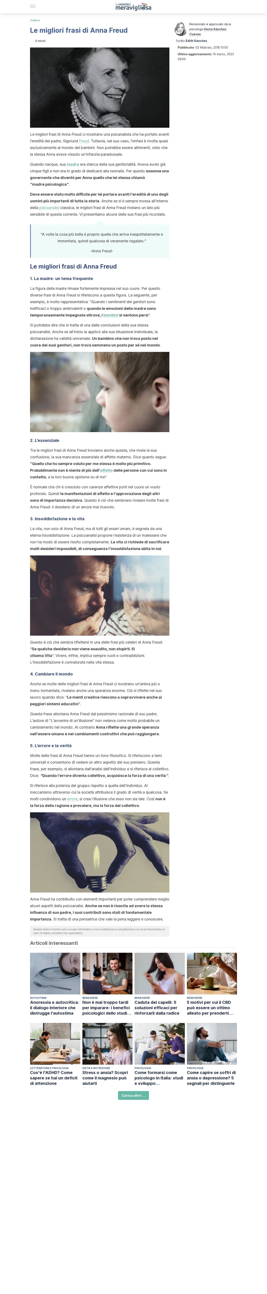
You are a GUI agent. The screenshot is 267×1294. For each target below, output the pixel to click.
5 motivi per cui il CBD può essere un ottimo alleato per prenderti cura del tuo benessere (210, 1008)
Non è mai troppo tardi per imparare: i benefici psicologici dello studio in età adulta (106, 1008)
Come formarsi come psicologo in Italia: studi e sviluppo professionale (159, 1078)
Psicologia (143, 1068)
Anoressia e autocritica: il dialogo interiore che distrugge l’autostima (54, 1008)
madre (73, 164)
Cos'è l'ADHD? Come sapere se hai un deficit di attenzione (54, 1078)
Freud (84, 141)
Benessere (90, 997)
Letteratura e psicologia (49, 1068)
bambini (110, 315)
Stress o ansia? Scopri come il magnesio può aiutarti (105, 1078)
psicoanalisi (49, 207)
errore (72, 799)
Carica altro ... (133, 1095)
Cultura (35, 20)
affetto (106, 470)
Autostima (38, 997)
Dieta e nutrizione (96, 1068)
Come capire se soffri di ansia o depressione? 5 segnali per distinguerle (211, 1078)
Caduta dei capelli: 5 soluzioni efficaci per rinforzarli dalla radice (157, 1008)
